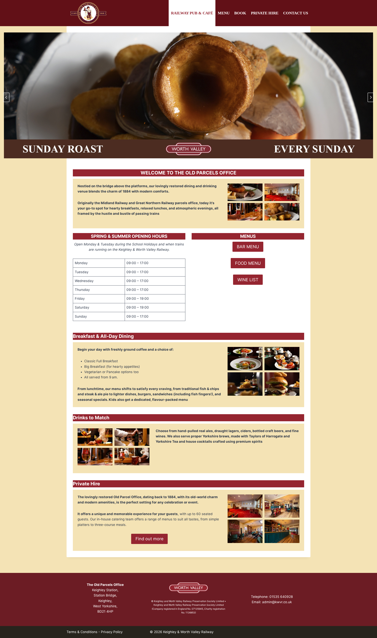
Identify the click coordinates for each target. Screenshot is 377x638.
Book (240, 13)
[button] (245, 192)
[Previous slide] (6, 97)
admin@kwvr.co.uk (277, 602)
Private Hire (264, 13)
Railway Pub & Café (192, 13)
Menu (224, 13)
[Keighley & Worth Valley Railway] (188, 587)
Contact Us (295, 13)
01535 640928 (281, 597)
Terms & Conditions (82, 632)
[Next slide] (371, 97)
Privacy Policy (112, 632)
